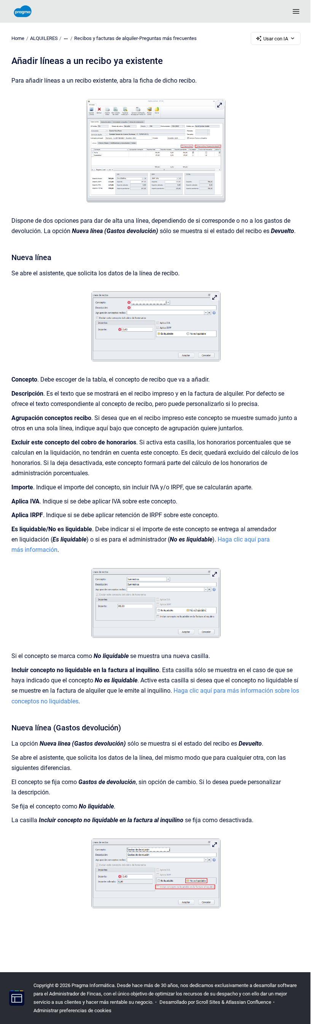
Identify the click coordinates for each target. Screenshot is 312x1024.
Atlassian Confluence (248, 1002)
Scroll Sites (208, 1002)
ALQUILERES (44, 38)
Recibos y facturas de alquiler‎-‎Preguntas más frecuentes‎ (135, 38)
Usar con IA (275, 39)
